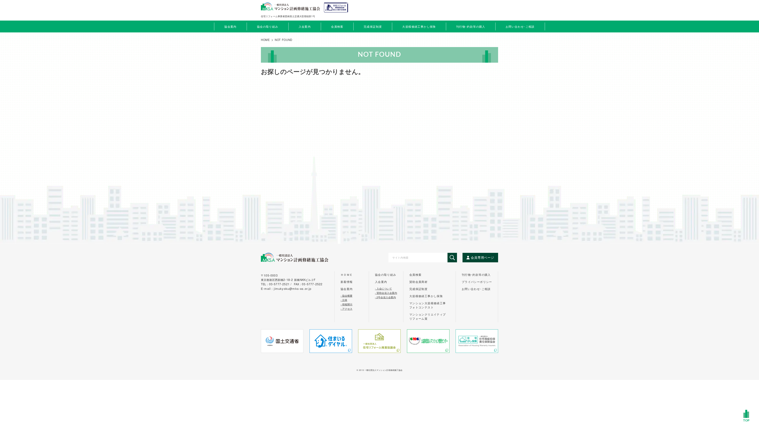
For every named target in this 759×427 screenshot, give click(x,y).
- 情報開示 (346, 304)
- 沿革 (344, 299)
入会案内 (381, 282)
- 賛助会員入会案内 (386, 292)
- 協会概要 (346, 295)
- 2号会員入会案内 (385, 297)
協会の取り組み (385, 275)
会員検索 (337, 26)
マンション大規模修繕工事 (427, 305)
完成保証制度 (418, 289)
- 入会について (383, 288)
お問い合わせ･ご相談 (476, 289)
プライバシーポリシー (477, 282)
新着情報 (347, 282)
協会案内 (347, 289)
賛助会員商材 (418, 282)
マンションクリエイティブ (427, 316)
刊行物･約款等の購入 (476, 275)
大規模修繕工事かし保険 (426, 296)
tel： (277, 284)
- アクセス (346, 308)
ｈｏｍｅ (347, 275)
